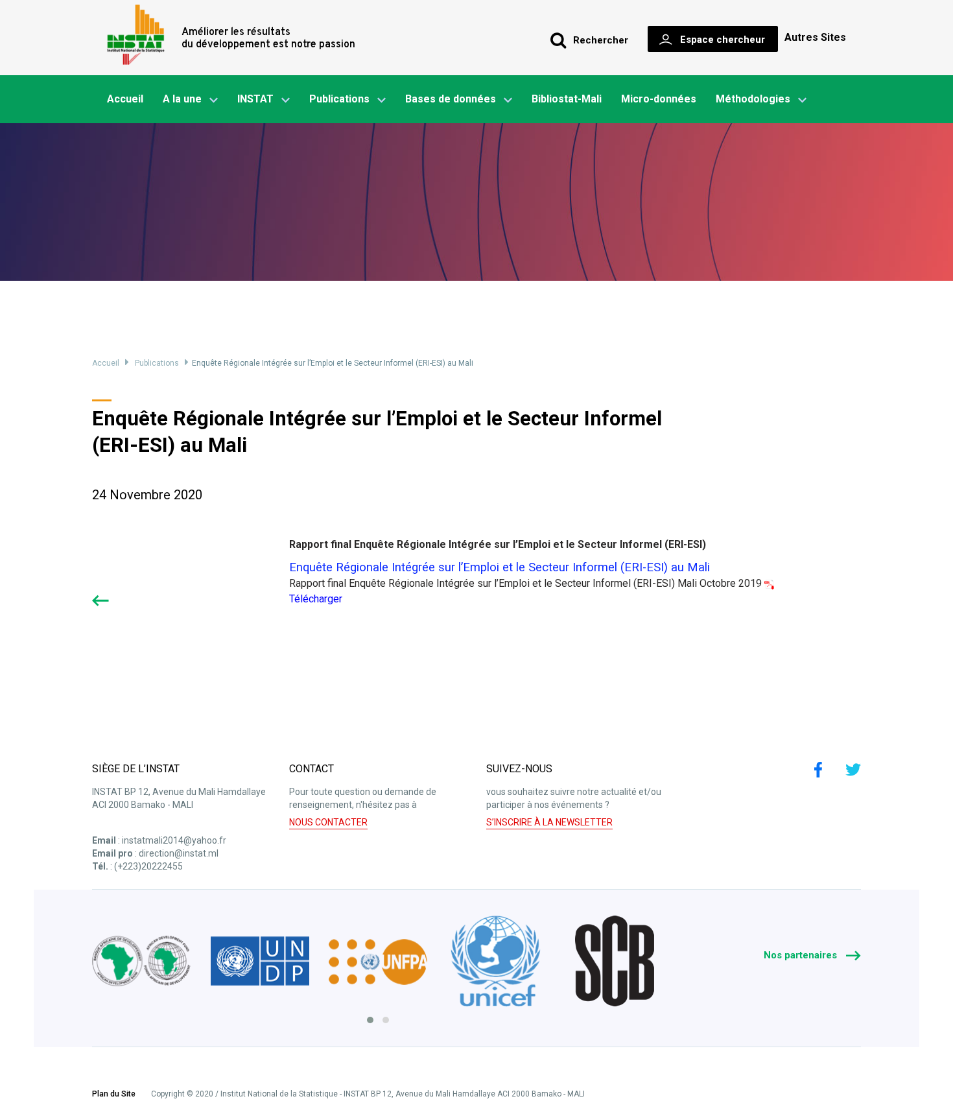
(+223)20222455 (148, 866)
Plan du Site (113, 1094)
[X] (853, 769)
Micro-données (658, 99)
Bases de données (450, 99)
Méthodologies (753, 99)
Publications (339, 99)
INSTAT (255, 99)
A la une (182, 99)
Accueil (125, 99)
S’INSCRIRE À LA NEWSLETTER (549, 822)
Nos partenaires (802, 955)
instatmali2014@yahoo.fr (174, 840)
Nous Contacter (328, 822)
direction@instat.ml (178, 853)
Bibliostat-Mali (567, 99)
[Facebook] (818, 769)
